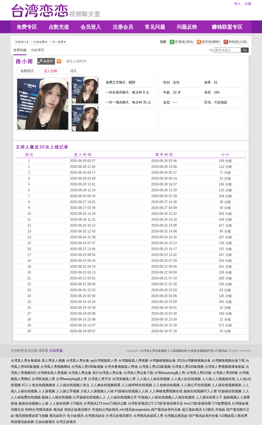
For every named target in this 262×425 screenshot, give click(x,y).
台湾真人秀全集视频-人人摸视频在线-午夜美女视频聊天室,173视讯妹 (184, 350)
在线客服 (56, 350)
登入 (237, 4)
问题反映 (187, 27)
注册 (248, 4)
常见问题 (155, 27)
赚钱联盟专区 (227, 27)
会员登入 (91, 27)
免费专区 (27, 27)
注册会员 (123, 27)
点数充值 (59, 27)
